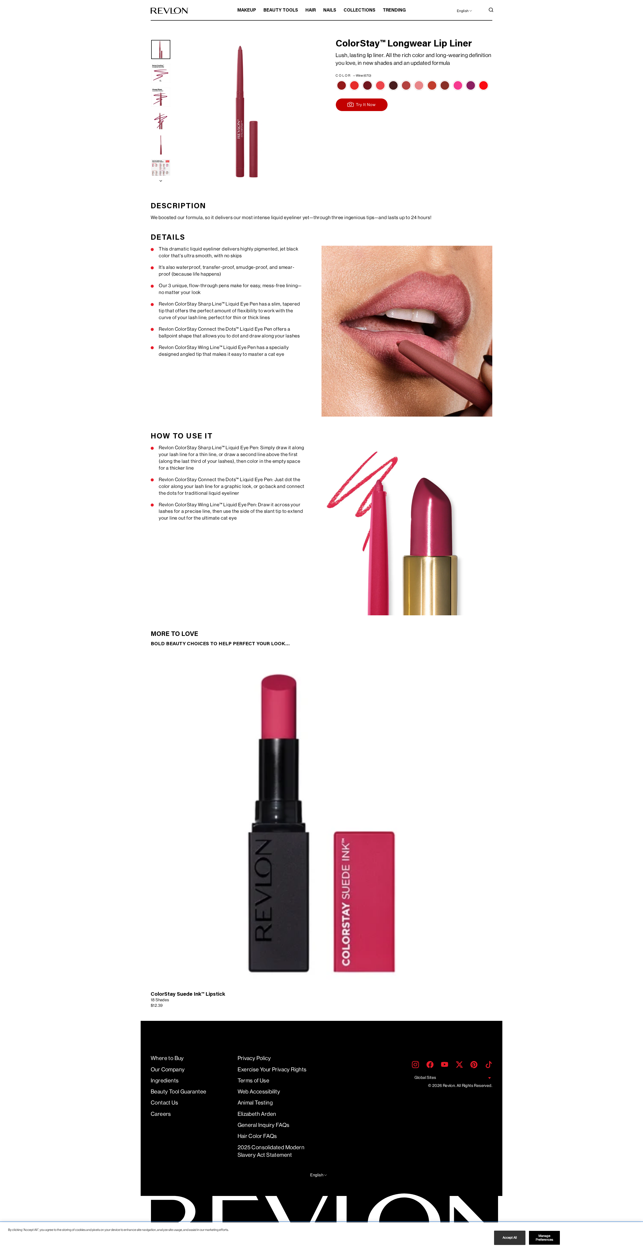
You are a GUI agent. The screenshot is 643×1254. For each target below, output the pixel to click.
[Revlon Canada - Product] (169, 11)
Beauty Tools (280, 10)
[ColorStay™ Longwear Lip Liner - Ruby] (483, 85)
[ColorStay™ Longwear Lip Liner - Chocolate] (393, 85)
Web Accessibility (259, 1091)
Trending (394, 10)
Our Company (168, 1069)
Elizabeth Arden (257, 1114)
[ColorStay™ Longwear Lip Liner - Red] (354, 85)
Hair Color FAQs (257, 1136)
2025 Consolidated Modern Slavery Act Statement (271, 1151)
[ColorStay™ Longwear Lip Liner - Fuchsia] (458, 85)
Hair (310, 10)
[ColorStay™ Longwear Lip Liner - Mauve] (406, 85)
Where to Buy (167, 1058)
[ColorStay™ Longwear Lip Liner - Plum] (367, 85)
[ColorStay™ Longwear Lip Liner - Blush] (419, 85)
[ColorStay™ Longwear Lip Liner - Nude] (445, 85)
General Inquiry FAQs (264, 1125)
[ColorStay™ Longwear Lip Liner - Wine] (342, 85)
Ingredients (165, 1080)
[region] (321, 1238)
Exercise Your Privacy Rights (272, 1069)
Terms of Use (254, 1080)
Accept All (510, 1238)
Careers (161, 1114)
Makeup (246, 10)
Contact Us (164, 1102)
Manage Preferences (544, 1238)
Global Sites (425, 1077)
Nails (329, 10)
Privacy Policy (254, 1058)
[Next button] (161, 180)
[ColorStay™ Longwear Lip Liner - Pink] (380, 85)
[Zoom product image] (247, 111)
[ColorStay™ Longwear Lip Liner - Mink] (471, 85)
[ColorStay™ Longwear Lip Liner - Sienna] (432, 85)
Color (353, 75)
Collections (359, 10)
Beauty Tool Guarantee (178, 1091)
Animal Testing (255, 1102)
